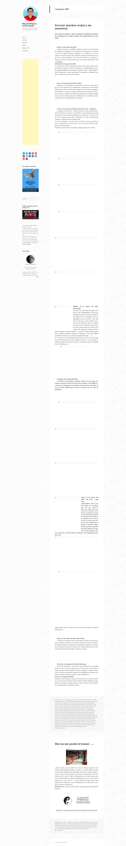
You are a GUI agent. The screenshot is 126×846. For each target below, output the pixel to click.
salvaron (57, 723)
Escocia (85, 709)
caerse (88, 824)
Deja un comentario (61, 728)
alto (93, 701)
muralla (77, 718)
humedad (78, 712)
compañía (65, 707)
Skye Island (91, 723)
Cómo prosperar (94, 822)
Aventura (84, 699)
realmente (65, 721)
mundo (73, 718)
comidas (60, 707)
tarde (67, 725)
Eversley (61, 710)
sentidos (69, 723)
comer (56, 707)
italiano (87, 714)
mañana (72, 717)
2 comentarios (59, 830)
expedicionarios (68, 710)
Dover (61, 709)
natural (95, 827)
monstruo (60, 718)
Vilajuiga (57, 726)
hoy (96, 825)
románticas (89, 721)
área (59, 703)
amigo (95, 701)
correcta (78, 707)
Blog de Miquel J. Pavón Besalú (29, 24)
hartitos (64, 712)
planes (94, 720)
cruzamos (87, 707)
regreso (74, 721)
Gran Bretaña (58, 701)
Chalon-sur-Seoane (71, 706)
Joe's (37, 277)
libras (84, 715)
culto (91, 707)
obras (59, 720)
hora (74, 712)
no (58, 828)
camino (72, 704)
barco (80, 703)
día (66, 825)
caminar (92, 824)
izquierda (91, 714)
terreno (71, 725)
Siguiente (41, 180)
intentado (67, 827)
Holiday (71, 712)
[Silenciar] (35, 218)
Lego (76, 715)
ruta (94, 721)
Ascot (62, 703)
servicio (74, 723)
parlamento (71, 720)
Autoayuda (25, 50)
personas (81, 720)
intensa (57, 714)
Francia (93, 710)
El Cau (71, 709)
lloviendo (89, 715)
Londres (64, 717)
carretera (93, 704)
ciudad (86, 706)
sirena (83, 723)
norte (93, 718)
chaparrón (78, 706)
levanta (78, 827)
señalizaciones (63, 723)
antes (74, 824)
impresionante (90, 712)
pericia (76, 720)
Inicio (23, 37)
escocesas (80, 709)
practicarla (74, 828)
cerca (60, 706)
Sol (95, 723)
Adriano (78, 701)
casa (96, 824)
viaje (85, 725)
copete (74, 707)
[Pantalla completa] (37, 218)
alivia (89, 701)
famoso (74, 710)
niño (56, 828)
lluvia (93, 715)
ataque (65, 703)
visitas (69, 726)
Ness (81, 718)
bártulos (84, 703)
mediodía (95, 717)
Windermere (79, 726)
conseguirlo (58, 825)
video (93, 725)
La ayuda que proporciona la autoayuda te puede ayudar (80, 810)
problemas (57, 721)
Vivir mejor (64, 824)
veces (87, 828)
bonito (56, 704)
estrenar (57, 710)
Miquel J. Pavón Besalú (71, 699)
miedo (56, 718)
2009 (80, 699)
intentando (73, 827)
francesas (88, 710)
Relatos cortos (25, 48)
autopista (76, 703)
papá (60, 828)
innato (56, 827)
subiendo (63, 725)
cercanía (64, 706)
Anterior (20, 180)
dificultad (70, 825)
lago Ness (72, 715)
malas (68, 717)
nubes (56, 720)
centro (56, 706)
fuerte (56, 712)
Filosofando (58, 824)
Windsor (84, 726)
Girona (60, 712)
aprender (78, 824)
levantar (82, 827)
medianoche (89, 717)
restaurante (83, 721)
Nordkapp (59, 62)
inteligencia (61, 827)
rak (61, 721)
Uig (78, 725)
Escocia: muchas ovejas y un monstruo (73, 26)
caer (85, 824)
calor (68, 704)
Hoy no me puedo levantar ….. (74, 744)
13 (69, 824)
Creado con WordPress (60, 842)
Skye (87, 723)
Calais (65, 704)
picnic (85, 720)
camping (76, 704)
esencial (87, 825)
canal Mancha (82, 704)
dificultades (75, 825)
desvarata (57, 709)
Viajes (63, 701)
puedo (79, 828)
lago (68, 715)
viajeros (89, 725)
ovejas (63, 720)
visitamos (65, 726)
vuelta (73, 726)
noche (84, 718)
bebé (82, 824)
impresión (83, 712)
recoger (70, 721)
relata (78, 721)
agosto (86, 701)
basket (88, 703)
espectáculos (91, 709)
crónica (82, 707)
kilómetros (57, 715)
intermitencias (62, 714)
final (93, 825)
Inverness (75, 714)
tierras (75, 725)
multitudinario (67, 718)
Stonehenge (58, 725)
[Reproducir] (24, 218)
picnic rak (89, 720)
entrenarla (81, 825)
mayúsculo (83, 717)
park (66, 720)
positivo (69, 828)
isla (79, 714)
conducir (70, 707)
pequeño (64, 828)
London (60, 717)
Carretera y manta (91, 699)
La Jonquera (64, 715)
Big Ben (93, 703)
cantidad (88, 704)
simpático (79, 723)
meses (90, 827)
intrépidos (69, 714)
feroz (78, 710)
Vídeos (24, 45)
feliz (90, 825)
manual (87, 827)
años (56, 703)
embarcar (75, 709)
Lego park (80, 715)
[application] (30, 214)
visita (61, 726)
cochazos (91, 706)
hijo (68, 712)
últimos (82, 725)
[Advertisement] (30, 102)
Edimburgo (66, 709)
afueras (82, 701)
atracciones (70, 703)
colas (95, 706)
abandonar (72, 701)
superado (83, 828)
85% (71, 824)
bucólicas (61, 704)
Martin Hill (77, 717)
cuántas (63, 825)
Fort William (83, 710)
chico (83, 706)
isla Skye (82, 714)
